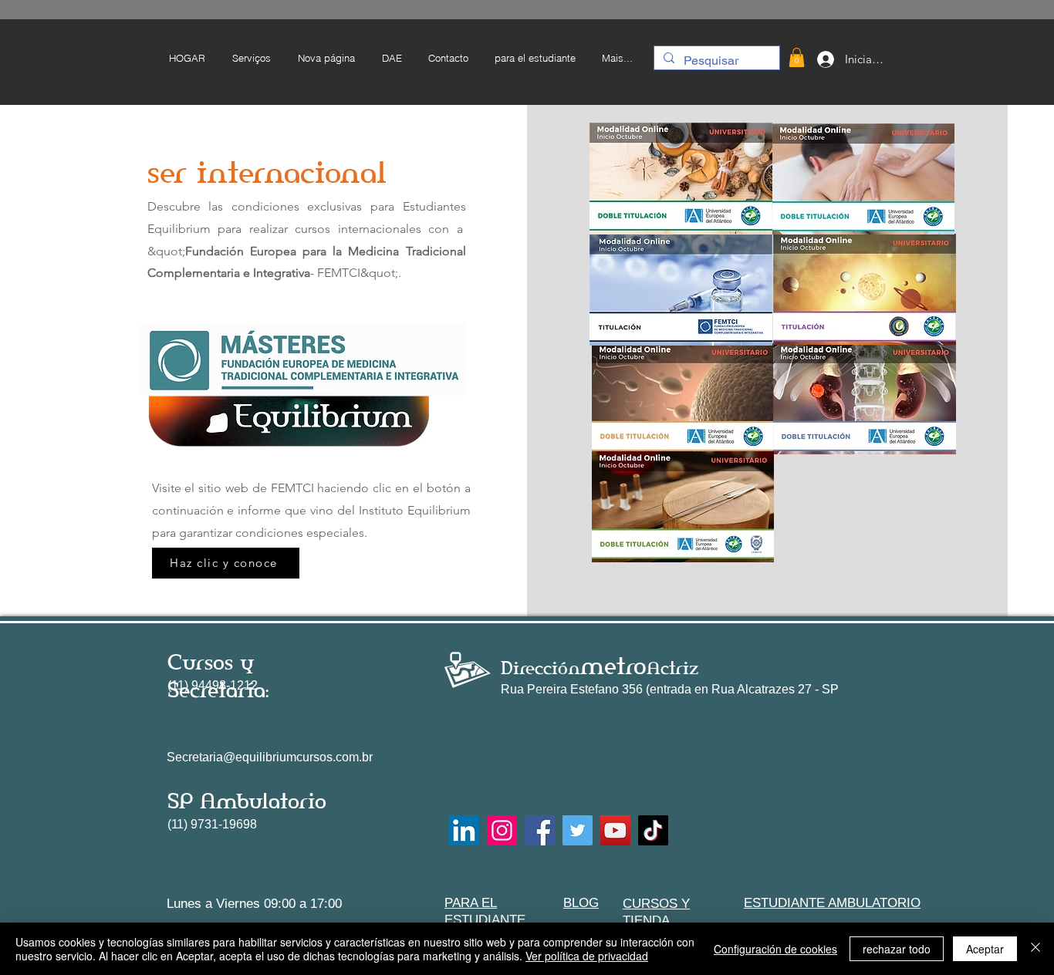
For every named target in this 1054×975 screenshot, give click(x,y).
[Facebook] (540, 830)
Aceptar (985, 948)
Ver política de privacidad (586, 955)
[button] (534, 58)
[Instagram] (502, 830)
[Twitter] (577, 830)
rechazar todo (897, 948)
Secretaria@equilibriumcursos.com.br (270, 757)
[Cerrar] (1035, 949)
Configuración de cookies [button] (775, 948)
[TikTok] (653, 830)
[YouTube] (615, 830)
